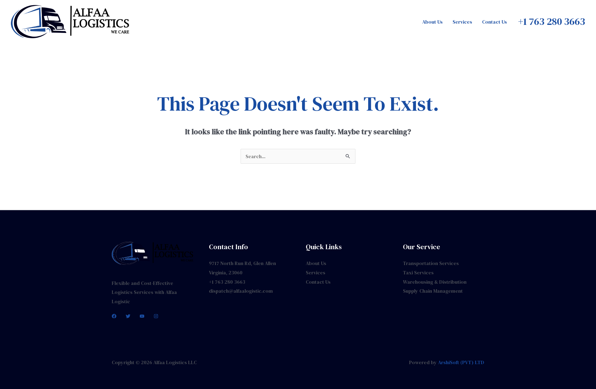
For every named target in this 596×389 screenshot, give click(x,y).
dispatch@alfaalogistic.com (241, 290)
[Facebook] (114, 316)
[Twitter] (128, 316)
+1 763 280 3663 (227, 281)
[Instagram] (156, 316)
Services (462, 21)
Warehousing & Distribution (435, 281)
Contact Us (494, 21)
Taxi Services (418, 272)
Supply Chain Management (433, 290)
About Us (432, 21)
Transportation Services (431, 263)
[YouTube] (142, 316)
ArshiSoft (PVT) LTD (461, 362)
